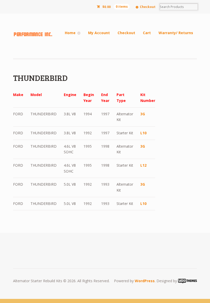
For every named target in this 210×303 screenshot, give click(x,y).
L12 (143, 165)
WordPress (145, 280)
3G (142, 113)
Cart (147, 32)
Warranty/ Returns (176, 32)
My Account (99, 32)
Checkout (147, 7)
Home (70, 32)
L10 (143, 132)
